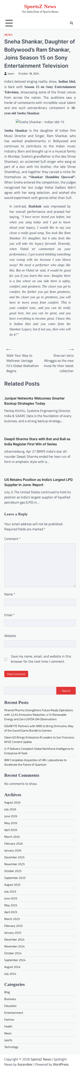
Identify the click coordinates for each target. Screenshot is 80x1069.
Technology (11, 1047)
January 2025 (12, 932)
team (11, 74)
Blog (7, 992)
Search (66, 691)
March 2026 (12, 836)
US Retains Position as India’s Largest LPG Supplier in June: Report (38, 482)
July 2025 (10, 891)
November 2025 (14, 864)
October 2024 (13, 953)
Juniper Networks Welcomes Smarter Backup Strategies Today (34, 401)
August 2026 (12, 802)
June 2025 (10, 898)
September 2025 (15, 877)
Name (9, 594)
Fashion (9, 1019)
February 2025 (13, 925)
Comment (12, 538)
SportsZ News (40, 6)
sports (8, 1040)
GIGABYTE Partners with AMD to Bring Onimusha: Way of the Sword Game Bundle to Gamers (38, 728)
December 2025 (14, 857)
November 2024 (14, 946)
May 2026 (10, 823)
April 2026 (10, 829)
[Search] (71, 23)
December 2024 (14, 939)
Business (10, 999)
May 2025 (10, 905)
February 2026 (13, 843)
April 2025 (10, 912)
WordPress (60, 1064)
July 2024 (10, 973)
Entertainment (13, 1012)
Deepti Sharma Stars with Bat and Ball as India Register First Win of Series (37, 441)
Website (10, 635)
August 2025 (12, 884)
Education (10, 1005)
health (8, 1026)
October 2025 (13, 871)
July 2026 (10, 809)
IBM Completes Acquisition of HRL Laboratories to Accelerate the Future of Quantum (35, 762)
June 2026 (10, 816)
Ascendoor (25, 1064)
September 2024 (15, 960)
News (8, 34)
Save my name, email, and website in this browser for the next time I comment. (41, 659)
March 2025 (12, 919)
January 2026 (12, 850)
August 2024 (12, 967)
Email (9, 614)
